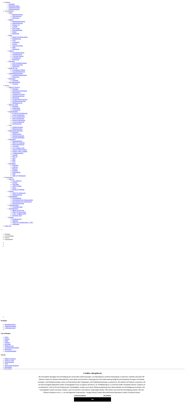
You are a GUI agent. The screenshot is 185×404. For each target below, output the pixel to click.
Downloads (12, 163)
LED (13, 158)
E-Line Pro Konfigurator (19, 113)
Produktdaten (16, 172)
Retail (10, 35)
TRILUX (11, 179)
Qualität (14, 182)
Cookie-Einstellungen (80, 395)
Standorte (15, 221)
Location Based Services (19, 99)
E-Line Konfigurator (18, 117)
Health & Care (12, 68)
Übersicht (15, 80)
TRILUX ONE (13, 104)
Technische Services (18, 94)
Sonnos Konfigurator (18, 120)
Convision (15, 146)
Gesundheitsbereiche (18, 72)
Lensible (15, 155)
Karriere (10, 191)
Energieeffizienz (17, 141)
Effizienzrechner (17, 129)
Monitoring (15, 97)
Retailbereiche (16, 39)
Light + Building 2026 (19, 214)
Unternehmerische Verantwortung (22, 200)
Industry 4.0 (16, 25)
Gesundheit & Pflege (18, 70)
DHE (14, 47)
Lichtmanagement (13, 9)
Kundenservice (16, 219)
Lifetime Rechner (17, 127)
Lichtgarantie (16, 110)
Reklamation (16, 108)
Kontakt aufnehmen (18, 137)
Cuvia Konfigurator (18, 122)
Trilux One (8, 226)
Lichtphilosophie (13, 205)
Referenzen (15, 18)
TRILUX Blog (16, 186)
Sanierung (15, 132)
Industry (10, 20)
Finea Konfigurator (18, 118)
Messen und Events (18, 210)
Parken (14, 32)
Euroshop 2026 (17, 215)
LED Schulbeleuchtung (19, 63)
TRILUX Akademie (18, 143)
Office (10, 13)
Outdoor (11, 51)
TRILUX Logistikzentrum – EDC (22, 222)
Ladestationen (16, 58)
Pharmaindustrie (17, 30)
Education (11, 61)
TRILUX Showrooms (19, 212)
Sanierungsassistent (18, 136)
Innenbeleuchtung (13, 6)
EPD (13, 174)
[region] (92, 386)
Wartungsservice (17, 103)
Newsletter (15, 184)
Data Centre (16, 28)
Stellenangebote (17, 195)
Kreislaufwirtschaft (18, 203)
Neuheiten (11, 4)
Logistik (14, 26)
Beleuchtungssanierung (15, 130)
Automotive (16, 42)
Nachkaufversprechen (19, 101)
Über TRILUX (17, 181)
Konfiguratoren (13, 111)
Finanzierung (16, 92)
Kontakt (10, 217)
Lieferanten (15, 224)
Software (15, 167)
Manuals (15, 169)
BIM (13, 160)
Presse (14, 188)
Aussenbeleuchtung (18, 52)
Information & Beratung (19, 91)
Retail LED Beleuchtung (19, 37)
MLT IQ (15, 156)
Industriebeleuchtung (18, 21)
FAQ (13, 162)
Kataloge (15, 170)
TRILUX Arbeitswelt (18, 193)
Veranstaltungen (13, 208)
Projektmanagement (18, 96)
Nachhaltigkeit (12, 196)
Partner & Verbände (18, 189)
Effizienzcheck (16, 134)
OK (92, 399)
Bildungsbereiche (17, 65)
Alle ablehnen (107, 395)
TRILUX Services (14, 87)
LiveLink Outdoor (18, 56)
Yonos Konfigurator (18, 115)
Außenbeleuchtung (14, 7)
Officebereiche (16, 16)
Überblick (15, 89)
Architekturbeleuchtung (15, 73)
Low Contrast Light (18, 148)
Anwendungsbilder (14, 82)
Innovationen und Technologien (22, 201)
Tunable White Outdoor (19, 149)
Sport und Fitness (17, 46)
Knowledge (12, 139)
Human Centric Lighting (19, 151)
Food (14, 40)
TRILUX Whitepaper (19, 175)
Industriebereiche (17, 23)
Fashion (14, 44)
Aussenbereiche (17, 54)
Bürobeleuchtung (17, 14)
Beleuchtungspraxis (18, 144)
